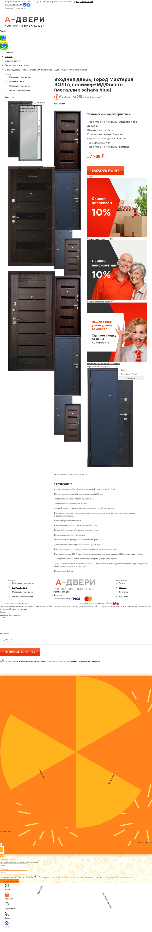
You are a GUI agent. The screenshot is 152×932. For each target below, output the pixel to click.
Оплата (122, 587)
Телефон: (4, 633)
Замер (122, 583)
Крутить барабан (9, 881)
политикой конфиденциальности (30, 660)
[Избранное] (8, 15)
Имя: (2, 617)
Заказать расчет (105, 171)
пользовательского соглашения (84, 660)
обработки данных (18, 609)
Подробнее (59, 103)
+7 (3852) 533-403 (84, 1)
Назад (8, 74)
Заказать (130, 378)
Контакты (123, 591)
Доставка (123, 596)
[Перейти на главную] (24, 21)
